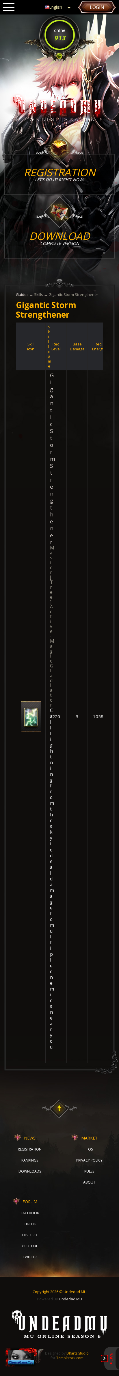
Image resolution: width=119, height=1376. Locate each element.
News (30, 1138)
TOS (89, 1149)
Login (97, 7)
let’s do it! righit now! (59, 173)
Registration (30, 1149)
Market (89, 1138)
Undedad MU (70, 1299)
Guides (22, 294)
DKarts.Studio (77, 1353)
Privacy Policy (89, 1160)
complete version (59, 237)
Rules (89, 1171)
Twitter (30, 1257)
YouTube (30, 1246)
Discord (29, 1235)
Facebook (30, 1213)
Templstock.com (69, 1357)
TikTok (30, 1224)
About (89, 1182)
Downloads (29, 1171)
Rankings (29, 1160)
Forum (30, 1201)
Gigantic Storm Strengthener (52, 459)
